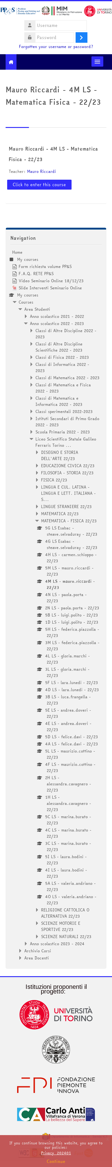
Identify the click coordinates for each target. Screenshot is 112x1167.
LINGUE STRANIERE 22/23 (66, 506)
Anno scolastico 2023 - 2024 (57, 944)
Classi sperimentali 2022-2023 (64, 411)
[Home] (56, 12)
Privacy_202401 (56, 1153)
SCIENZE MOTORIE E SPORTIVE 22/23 (60, 926)
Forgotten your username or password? (56, 47)
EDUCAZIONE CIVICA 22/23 (68, 466)
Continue (56, 1161)
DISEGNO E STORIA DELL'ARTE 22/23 (59, 455)
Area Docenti (36, 958)
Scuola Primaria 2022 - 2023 (62, 432)
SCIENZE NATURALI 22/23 (66, 936)
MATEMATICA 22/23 (60, 514)
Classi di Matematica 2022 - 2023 (67, 378)
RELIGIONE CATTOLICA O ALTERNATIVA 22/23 (65, 913)
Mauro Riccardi (41, 171)
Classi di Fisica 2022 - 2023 (62, 357)
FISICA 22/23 (54, 480)
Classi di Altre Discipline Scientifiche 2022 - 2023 (58, 347)
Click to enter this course (39, 184)
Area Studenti (37, 309)
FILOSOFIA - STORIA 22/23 (67, 473)
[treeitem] (56, 605)
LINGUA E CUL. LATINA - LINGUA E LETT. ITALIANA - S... (68, 493)
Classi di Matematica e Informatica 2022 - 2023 (58, 401)
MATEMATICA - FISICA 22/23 (69, 521)
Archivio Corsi (37, 951)
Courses (26, 302)
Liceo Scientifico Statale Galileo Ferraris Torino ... (65, 442)
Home (17, 252)
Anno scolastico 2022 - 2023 (57, 323)
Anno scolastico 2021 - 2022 (57, 316)
